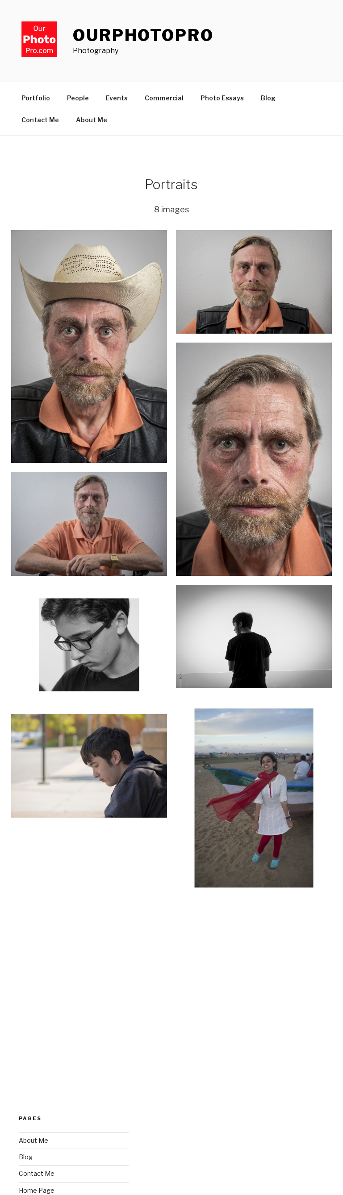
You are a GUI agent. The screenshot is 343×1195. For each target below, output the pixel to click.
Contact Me (40, 120)
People (78, 98)
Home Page (36, 1190)
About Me (91, 120)
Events (117, 98)
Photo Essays (222, 98)
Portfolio (35, 98)
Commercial (164, 98)
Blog (268, 98)
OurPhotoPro (143, 35)
